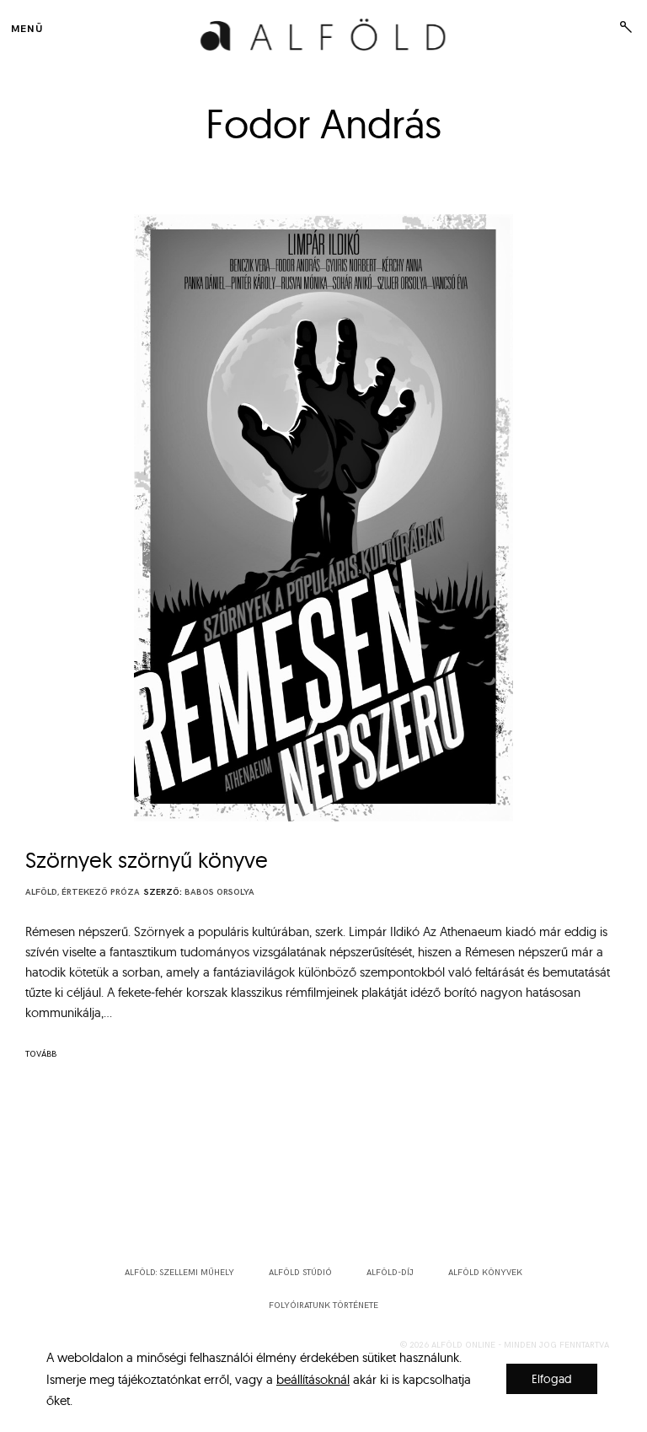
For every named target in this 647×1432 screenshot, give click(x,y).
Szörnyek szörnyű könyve (146, 860)
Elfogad (552, 1378)
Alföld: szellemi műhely (179, 1273)
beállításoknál (313, 1378)
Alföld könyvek (485, 1273)
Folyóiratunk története (323, 1305)
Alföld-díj (390, 1273)
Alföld (41, 892)
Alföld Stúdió (300, 1273)
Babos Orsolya (219, 892)
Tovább (40, 1054)
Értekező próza (100, 892)
